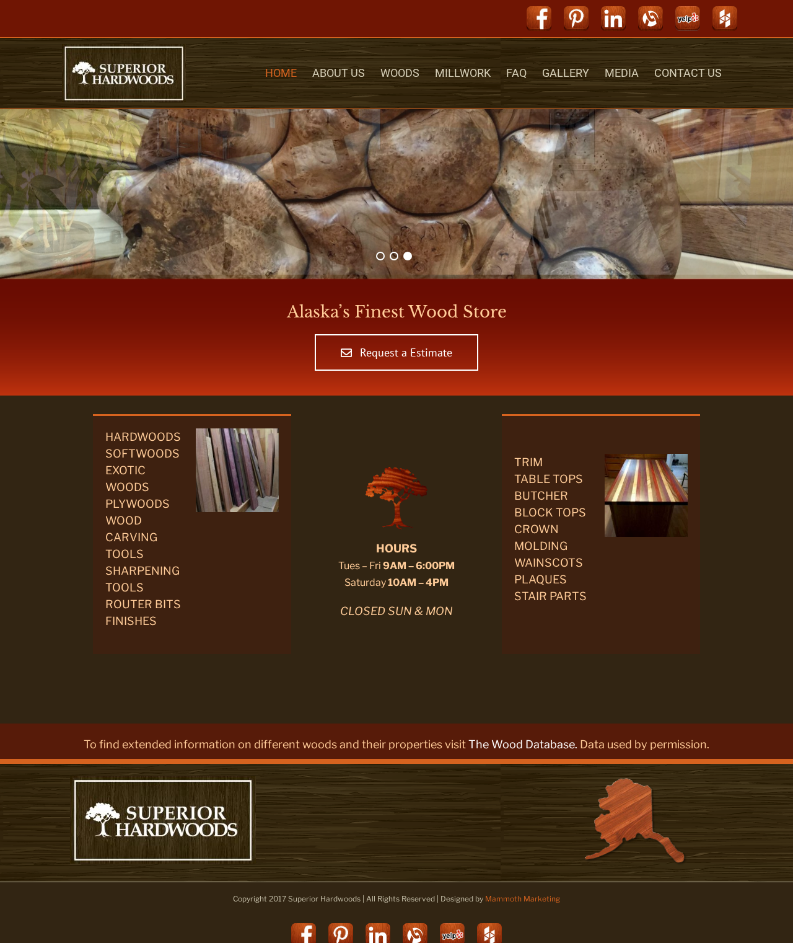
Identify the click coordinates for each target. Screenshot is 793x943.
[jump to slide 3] (407, 256)
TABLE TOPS (548, 478)
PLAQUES (540, 579)
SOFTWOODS (142, 453)
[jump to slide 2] (394, 256)
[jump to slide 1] (380, 256)
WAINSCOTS (548, 562)
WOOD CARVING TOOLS (131, 537)
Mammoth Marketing (522, 898)
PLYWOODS (137, 503)
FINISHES (131, 620)
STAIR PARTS (550, 596)
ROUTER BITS (143, 604)
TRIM (528, 462)
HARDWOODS (143, 436)
